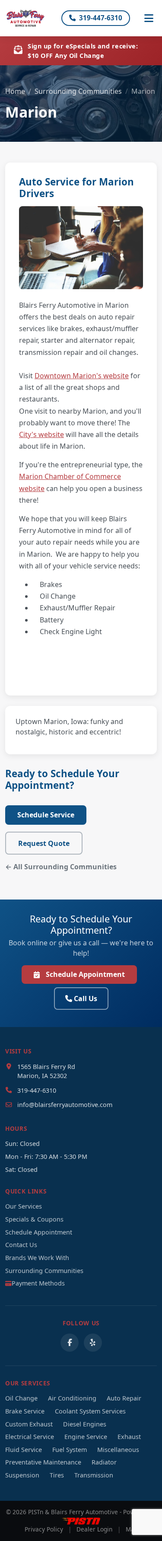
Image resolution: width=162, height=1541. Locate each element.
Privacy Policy (44, 1529)
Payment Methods (38, 1283)
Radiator (104, 1462)
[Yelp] (93, 1343)
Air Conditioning (72, 1398)
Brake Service (24, 1411)
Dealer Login (94, 1529)
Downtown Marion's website (82, 375)
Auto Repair (124, 1398)
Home (15, 91)
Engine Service (85, 1437)
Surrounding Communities (78, 91)
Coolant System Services (90, 1411)
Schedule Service (45, 815)
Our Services (23, 1206)
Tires (57, 1475)
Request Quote (44, 843)
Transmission (93, 1475)
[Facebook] (69, 1343)
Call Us (85, 998)
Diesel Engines (84, 1424)
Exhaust (129, 1437)
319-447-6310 (100, 17)
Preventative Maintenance (43, 1462)
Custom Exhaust (29, 1424)
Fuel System (69, 1449)
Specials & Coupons (34, 1219)
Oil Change (21, 1398)
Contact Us (21, 1245)
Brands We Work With (37, 1258)
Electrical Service (29, 1437)
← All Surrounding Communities (61, 866)
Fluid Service (23, 1449)
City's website (41, 434)
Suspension (22, 1475)
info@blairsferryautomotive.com (64, 1105)
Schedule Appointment (85, 974)
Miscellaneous (118, 1449)
